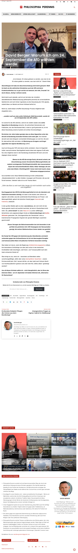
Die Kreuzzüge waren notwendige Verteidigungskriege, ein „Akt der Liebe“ (64, 139)
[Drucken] (13, 302)
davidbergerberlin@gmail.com (21, 534)
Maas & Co (26, 210)
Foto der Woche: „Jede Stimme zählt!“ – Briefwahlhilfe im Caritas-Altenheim (64, 209)
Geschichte (56, 144)
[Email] (17, 302)
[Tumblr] (31, 302)
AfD (11, 295)
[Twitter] (60, 1)
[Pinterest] (67, 1)
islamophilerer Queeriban (33, 259)
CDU (37, 295)
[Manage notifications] (74, 549)
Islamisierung (5, 297)
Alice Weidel (15, 295)
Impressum (5, 544)
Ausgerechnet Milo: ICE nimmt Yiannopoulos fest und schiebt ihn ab (64, 186)
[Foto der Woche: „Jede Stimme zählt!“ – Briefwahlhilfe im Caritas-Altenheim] (64, 199)
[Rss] (75, 1)
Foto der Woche (57, 212)
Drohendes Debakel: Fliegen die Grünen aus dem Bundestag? (12, 313)
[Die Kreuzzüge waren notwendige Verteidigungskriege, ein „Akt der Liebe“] (64, 129)
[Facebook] (14, 335)
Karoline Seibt (12, 297)
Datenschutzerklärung (8, 548)
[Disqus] (26, 362)
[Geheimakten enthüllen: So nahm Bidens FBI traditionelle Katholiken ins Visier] (64, 106)
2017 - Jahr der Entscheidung (12, 50)
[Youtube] (64, 1)
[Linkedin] (27, 302)
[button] (74, 7)
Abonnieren (39, 289)
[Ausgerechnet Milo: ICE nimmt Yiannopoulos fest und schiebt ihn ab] (64, 176)
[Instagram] (56, 1)
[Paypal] (22, 335)
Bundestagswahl (30, 295)
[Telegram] (10, 302)
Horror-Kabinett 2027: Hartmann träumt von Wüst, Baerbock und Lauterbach (64, 163)
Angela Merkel (23, 295)
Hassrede (38, 199)
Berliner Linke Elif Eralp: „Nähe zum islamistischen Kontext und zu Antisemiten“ (64, 93)
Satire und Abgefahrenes (59, 167)
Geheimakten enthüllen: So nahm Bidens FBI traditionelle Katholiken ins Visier (64, 116)
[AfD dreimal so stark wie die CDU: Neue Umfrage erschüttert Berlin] (39, 466)
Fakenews (5, 201)
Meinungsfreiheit (20, 297)
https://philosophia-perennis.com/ (21, 324)
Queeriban (28, 297)
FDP (47, 295)
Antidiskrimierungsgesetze (37, 245)
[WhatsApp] (6, 302)
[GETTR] (17, 335)
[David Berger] (3, 74)
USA (55, 189)
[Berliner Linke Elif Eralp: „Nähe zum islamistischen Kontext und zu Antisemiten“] (64, 83)
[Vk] (71, 1)
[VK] (20, 302)
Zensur (33, 297)
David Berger (10, 74)
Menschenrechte (58, 119)
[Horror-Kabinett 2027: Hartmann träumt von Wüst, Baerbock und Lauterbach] (64, 153)
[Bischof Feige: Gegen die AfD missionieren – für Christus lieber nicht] (63, 440)
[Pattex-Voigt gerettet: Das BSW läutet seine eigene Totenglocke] (39, 453)
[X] (3, 302)
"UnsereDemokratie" (33, 453)
